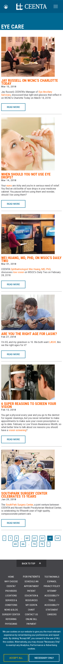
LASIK (52, 342)
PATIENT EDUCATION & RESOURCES (31, 596)
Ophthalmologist (19, 269)
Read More (13, 107)
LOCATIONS (11, 595)
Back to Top (28, 563)
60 (27, 538)
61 (34, 538)
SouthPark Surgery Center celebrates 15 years (24, 495)
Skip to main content (57, 0)
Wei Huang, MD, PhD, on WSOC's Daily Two (31, 259)
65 (15, 544)
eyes (9, 185)
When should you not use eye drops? (26, 175)
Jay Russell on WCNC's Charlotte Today (29, 82)
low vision (18, 272)
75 (42, 544)
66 (23, 544)
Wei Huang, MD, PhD (39, 269)
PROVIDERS (11, 591)
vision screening (17, 430)
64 (57, 538)
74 (34, 544)
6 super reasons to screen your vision (28, 405)
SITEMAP (51, 591)
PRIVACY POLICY (52, 586)
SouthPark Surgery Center (19, 504)
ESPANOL (52, 581)
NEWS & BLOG (11, 610)
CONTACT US (31, 614)
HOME (11, 577)
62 (42, 538)
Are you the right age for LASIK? (29, 334)
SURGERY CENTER (11, 614)
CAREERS (52, 614)
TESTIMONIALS (51, 577)
